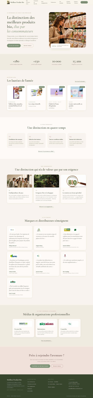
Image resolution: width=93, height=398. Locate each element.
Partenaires (53, 2)
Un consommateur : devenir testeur (55, 384)
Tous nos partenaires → (46, 340)
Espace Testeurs (76, 2)
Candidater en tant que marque (40, 366)
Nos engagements (44, 2)
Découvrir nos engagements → (46, 206)
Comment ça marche (32, 384)
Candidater (84, 2)
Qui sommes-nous (31, 382)
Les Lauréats (61, 2)
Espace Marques (69, 2)
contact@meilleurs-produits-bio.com (75, 388)
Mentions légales (51, 387)
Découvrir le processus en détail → (46, 151)
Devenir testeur (27, 45)
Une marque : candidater (53, 382)
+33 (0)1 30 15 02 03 (73, 386)
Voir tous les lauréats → (80, 81)
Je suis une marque (14, 45)
